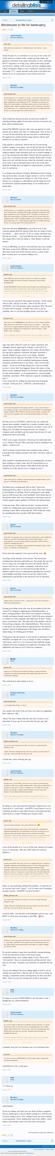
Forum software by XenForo (17, 1151)
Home (5, 11)
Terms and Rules (39, 1149)
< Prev (4, 29)
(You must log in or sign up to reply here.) (41, 1132)
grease (13, 525)
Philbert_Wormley (17, 693)
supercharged (15, 35)
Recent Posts (19, 14)
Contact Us (46, 1146)
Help (52, 1146)
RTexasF (13, 198)
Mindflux (13, 85)
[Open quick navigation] (52, 20)
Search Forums (7, 14)
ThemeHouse (29, 1153)
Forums (13, 11)
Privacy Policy (50, 1149)
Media (22, 11)
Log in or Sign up (46, 2)
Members (31, 11)
